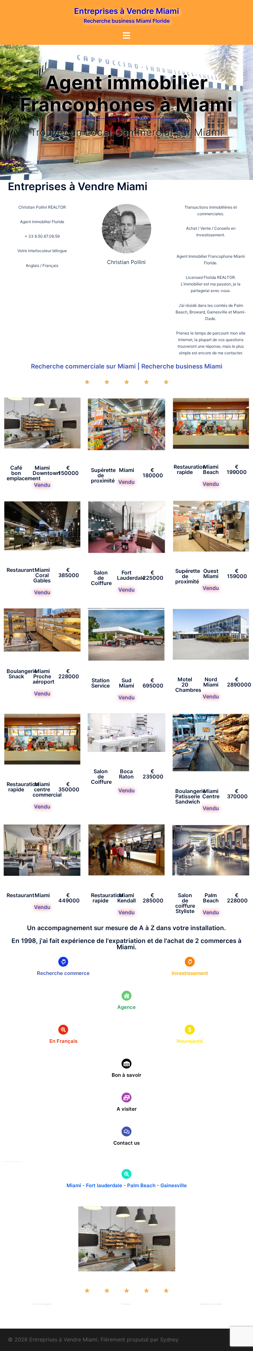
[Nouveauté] (190, 1030)
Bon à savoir (126, 1075)
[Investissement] (190, 962)
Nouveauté (190, 1041)
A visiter (127, 1109)
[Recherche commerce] (63, 962)
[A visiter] (126, 1097)
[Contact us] (126, 1131)
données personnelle (210, 1304)
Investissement (190, 973)
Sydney (169, 1339)
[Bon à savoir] (126, 1064)
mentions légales (42, 1304)
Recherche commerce (63, 973)
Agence (126, 1007)
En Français (63, 1041)
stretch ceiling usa (12, 1161)
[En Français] (63, 1030)
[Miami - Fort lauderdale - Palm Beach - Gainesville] (126, 1174)
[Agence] (126, 996)
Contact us (126, 1143)
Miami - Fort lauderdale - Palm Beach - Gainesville (127, 1185)
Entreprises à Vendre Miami (126, 11)
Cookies (126, 1304)
